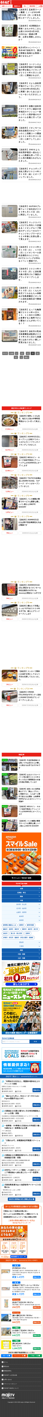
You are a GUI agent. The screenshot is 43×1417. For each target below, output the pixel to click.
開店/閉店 (32, 6)
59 (37, 353)
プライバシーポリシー (10, 1384)
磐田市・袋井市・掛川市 (30, 929)
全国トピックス (6, 6)
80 (16, 357)
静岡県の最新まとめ (9, 925)
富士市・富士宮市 (16, 933)
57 (28, 353)
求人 (25, 6)
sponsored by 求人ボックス (29, 1076)
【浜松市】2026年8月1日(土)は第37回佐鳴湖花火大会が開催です (30, 522)
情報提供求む (8, 1371)
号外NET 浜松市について (11, 1388)
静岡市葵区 (30, 925)
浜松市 (5, 933)
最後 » (26, 357)
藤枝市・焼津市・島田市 (11, 929)
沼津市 (28, 933)
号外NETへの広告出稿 (10, 1375)
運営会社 (6, 1366)
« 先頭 (11, 353)
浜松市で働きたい (13, 1076)
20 (22, 353)
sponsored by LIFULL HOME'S (28, 1260)
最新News (17, 6)
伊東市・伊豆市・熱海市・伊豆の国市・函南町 (18, 937)
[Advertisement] (21, 192)
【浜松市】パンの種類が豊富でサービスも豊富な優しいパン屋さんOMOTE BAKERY (29, 823)
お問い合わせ (8, 1379)
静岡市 (21, 925)
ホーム (6, 1362)
